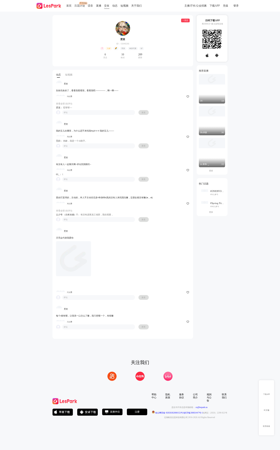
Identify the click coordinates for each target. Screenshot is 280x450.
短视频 (124, 5)
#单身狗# (102, 197)
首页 (69, 5)
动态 (114, 5)
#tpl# (93, 131)
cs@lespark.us (202, 407)
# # (97, 131)
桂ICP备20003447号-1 (193, 413)
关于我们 (136, 5)
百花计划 (79, 5)
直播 (98, 5)
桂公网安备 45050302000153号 (169, 413)
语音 (90, 5)
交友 (106, 5)
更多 (212, 171)
